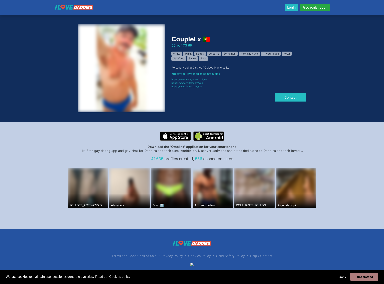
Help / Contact (261, 256)
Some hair (230, 53)
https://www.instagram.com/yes (189, 79)
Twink (188, 53)
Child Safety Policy (230, 256)
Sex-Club (178, 58)
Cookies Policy (199, 256)
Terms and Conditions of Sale (134, 256)
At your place (271, 53)
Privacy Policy (172, 256)
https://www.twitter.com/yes (187, 82)
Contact (290, 97)
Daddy (200, 53)
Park (203, 58)
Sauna (192, 58)
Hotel (286, 53)
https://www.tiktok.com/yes (186, 86)
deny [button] (342, 276)
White (176, 53)
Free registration (314, 7)
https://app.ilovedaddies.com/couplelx (195, 73)
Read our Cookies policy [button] (112, 276)
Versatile (214, 53)
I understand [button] (364, 276)
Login (291, 7)
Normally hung (249, 53)
